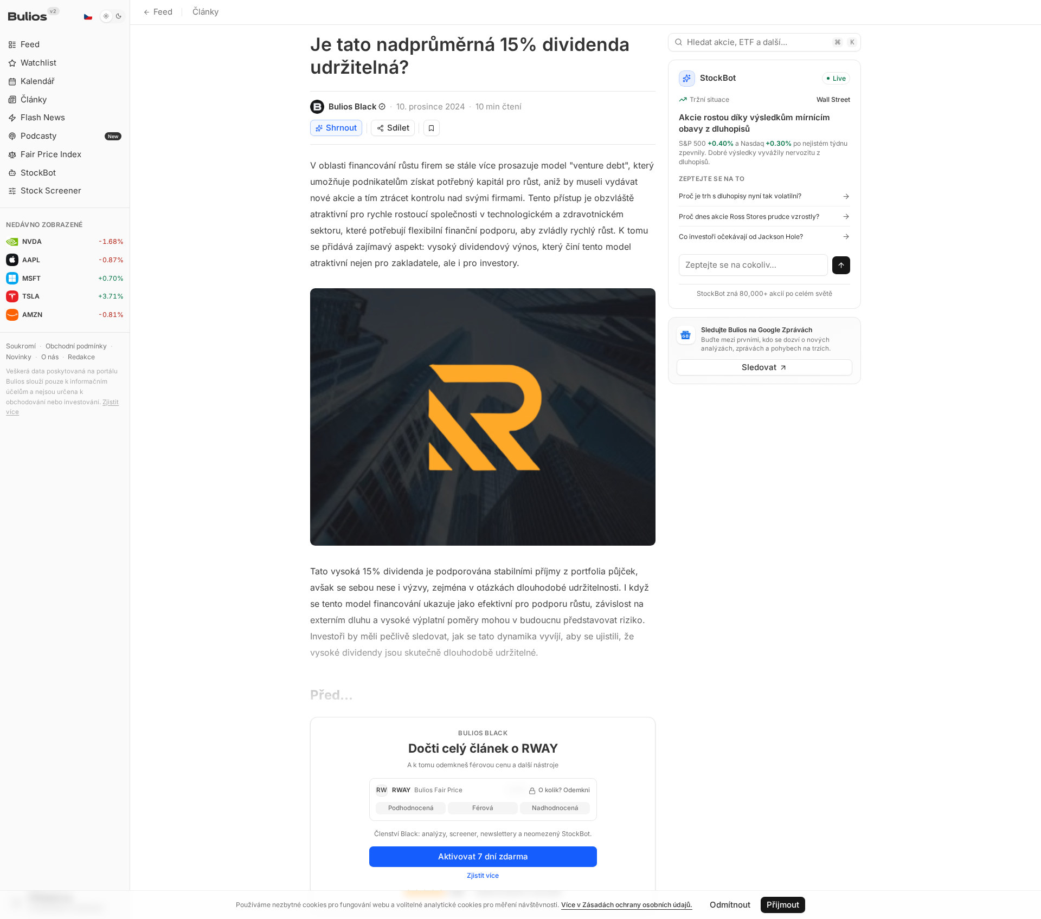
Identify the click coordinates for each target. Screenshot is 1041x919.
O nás (50, 357)
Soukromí (21, 346)
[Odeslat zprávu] (841, 265)
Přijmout (783, 904)
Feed (162, 12)
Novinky (18, 357)
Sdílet (398, 127)
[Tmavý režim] (112, 16)
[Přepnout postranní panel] (130, 459)
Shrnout (341, 127)
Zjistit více (483, 875)
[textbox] (753, 265)
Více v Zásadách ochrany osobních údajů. (626, 905)
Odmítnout (730, 904)
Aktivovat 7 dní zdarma (483, 856)
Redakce (81, 357)
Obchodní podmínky (76, 346)
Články (205, 12)
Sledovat (759, 367)
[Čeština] (88, 16)
